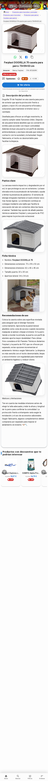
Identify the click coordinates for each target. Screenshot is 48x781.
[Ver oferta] (23, 39)
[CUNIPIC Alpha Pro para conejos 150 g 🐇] (31, 465)
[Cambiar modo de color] (45, 6)
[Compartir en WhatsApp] (15, 57)
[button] (6, 12)
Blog (36, 6)
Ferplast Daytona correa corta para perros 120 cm (10, 473)
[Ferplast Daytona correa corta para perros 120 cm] (10, 465)
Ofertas (13, 6)
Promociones (25, 6)
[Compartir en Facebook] (26, 57)
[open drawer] (2, 6)
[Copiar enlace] (32, 57)
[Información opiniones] (19, 79)
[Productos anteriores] (4, 472)
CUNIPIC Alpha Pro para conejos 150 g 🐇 (31, 473)
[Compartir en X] (20, 57)
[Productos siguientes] (43, 472)
